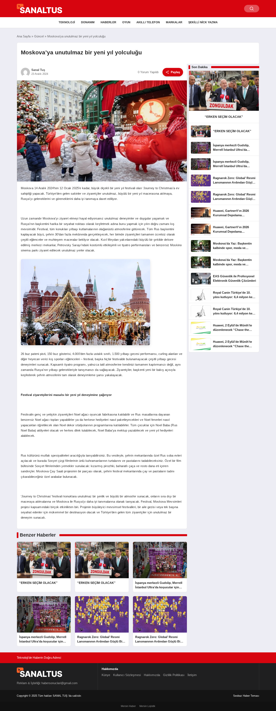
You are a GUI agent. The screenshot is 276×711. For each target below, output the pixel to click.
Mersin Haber (128, 706)
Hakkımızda (152, 675)
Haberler (108, 22)
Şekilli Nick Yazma (203, 22)
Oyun (126, 22)
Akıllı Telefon (148, 22)
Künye (106, 675)
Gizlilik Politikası (173, 675)
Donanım (88, 22)
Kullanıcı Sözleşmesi (127, 675)
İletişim (192, 675)
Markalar (174, 22)
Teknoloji (67, 22)
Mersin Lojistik (147, 706)
